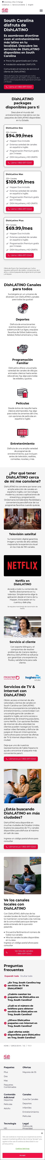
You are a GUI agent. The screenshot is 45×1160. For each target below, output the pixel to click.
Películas (8, 1104)
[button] (22, 985)
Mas (6, 1080)
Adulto (7, 1108)
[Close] (42, 1133)
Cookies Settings (22, 1149)
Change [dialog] (20, 2)
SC (24, 1046)
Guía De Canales (30, 1099)
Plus (6, 1072)
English (30, 5)
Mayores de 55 (29, 1072)
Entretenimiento (31, 1112)
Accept (23, 1155)
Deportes (8, 1100)
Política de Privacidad (28, 1127)
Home (6, 1046)
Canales (27, 1094)
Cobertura (5, 5)
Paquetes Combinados (10, 1086)
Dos (6, 1076)
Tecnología (10, 1123)
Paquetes (9, 1067)
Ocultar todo (26, 976)
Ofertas (27, 1067)
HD (5, 1128)
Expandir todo (12, 976)
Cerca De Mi (16, 1046)
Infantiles (27, 1108)
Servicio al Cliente (18, 5)
